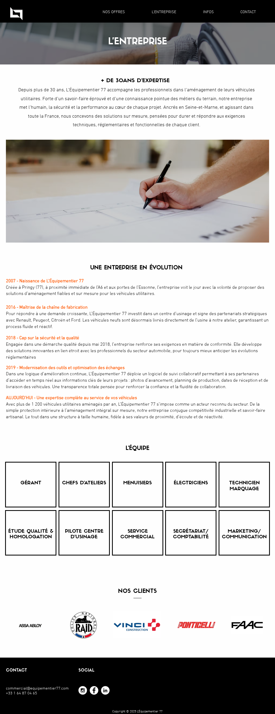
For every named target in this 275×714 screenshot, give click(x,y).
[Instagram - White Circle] (82, 690)
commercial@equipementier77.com (37, 688)
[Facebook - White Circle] (94, 690)
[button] (113, 12)
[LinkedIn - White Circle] (105, 690)
